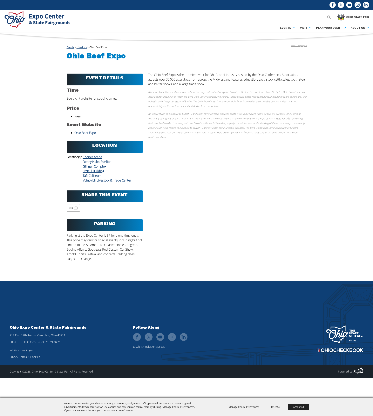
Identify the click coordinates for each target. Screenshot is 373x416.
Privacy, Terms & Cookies (25, 357)
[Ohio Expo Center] (39, 20)
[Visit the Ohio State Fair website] (353, 16)
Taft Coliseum (92, 176)
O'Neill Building (93, 171)
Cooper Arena (92, 157)
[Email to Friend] (71, 208)
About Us (358, 27)
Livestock (82, 47)
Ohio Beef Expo (85, 133)
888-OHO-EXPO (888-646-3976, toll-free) (35, 342)
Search (329, 17)
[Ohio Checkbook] (340, 350)
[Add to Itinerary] (76, 208)
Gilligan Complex (94, 166)
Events (285, 27)
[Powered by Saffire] (358, 370)
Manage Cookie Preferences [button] (244, 406)
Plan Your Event (329, 27)
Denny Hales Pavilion (97, 162)
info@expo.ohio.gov (21, 350)
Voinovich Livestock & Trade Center (107, 180)
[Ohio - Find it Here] (344, 334)
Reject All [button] (276, 406)
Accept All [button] (298, 406)
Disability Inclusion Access (149, 346)
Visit (303, 27)
